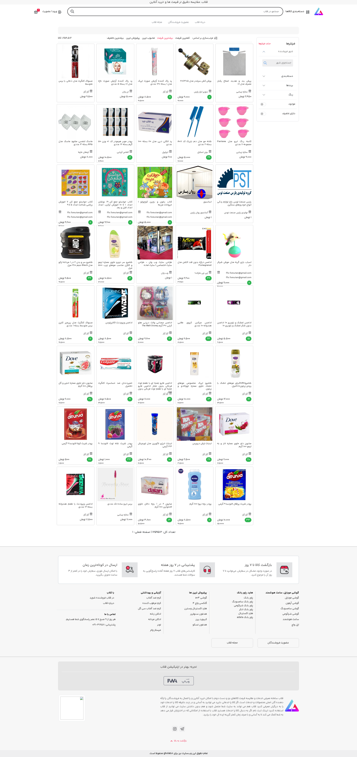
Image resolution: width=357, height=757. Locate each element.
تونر (159, 625)
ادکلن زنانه (155, 614)
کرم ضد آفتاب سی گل (149, 609)
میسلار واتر (155, 630)
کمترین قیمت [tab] (182, 38)
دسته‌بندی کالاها (295, 11)
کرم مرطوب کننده (151, 603)
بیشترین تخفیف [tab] (115, 38)
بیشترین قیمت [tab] (165, 38)
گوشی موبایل (292, 598)
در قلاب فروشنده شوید (102, 598)
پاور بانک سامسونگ (242, 602)
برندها (289, 85)
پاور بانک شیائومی (243, 606)
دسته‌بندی (287, 76)
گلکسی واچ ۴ (200, 603)
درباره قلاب (108, 603)
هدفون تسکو (200, 625)
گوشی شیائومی (290, 614)
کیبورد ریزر (201, 619)
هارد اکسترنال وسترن (195, 609)
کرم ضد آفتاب (153, 598)
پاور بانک (248, 598)
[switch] (263, 104)
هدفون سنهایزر (198, 614)
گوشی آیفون (292, 603)
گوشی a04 (201, 598)
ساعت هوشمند (291, 619)
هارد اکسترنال (245, 614)
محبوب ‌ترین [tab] (148, 38)
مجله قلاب (157, 22)
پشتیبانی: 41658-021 (104, 625)
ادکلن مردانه (154, 619)
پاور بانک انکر (246, 610)
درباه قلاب (200, 22)
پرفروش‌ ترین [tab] (133, 38)
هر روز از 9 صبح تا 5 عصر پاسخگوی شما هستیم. (91, 619)
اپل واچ (295, 625)
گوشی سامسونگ (290, 609)
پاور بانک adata (245, 617)
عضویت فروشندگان (178, 22)
